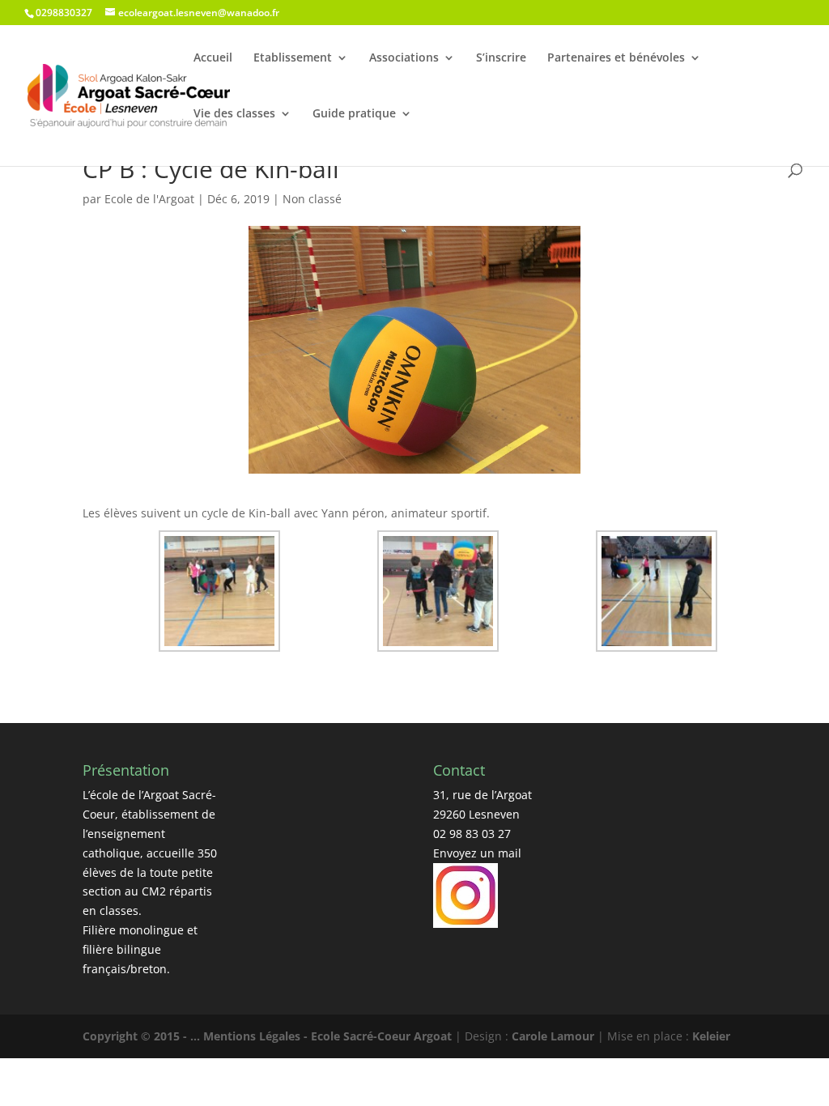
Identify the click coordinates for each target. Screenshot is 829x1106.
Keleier (711, 1036)
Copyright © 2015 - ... (143, 1036)
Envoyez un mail (477, 853)
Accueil (212, 57)
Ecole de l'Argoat (149, 198)
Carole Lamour (553, 1036)
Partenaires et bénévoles (616, 57)
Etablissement (292, 57)
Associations (404, 57)
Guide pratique (354, 113)
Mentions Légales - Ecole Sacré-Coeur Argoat (329, 1036)
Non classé (312, 198)
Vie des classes (234, 113)
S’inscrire (501, 57)
